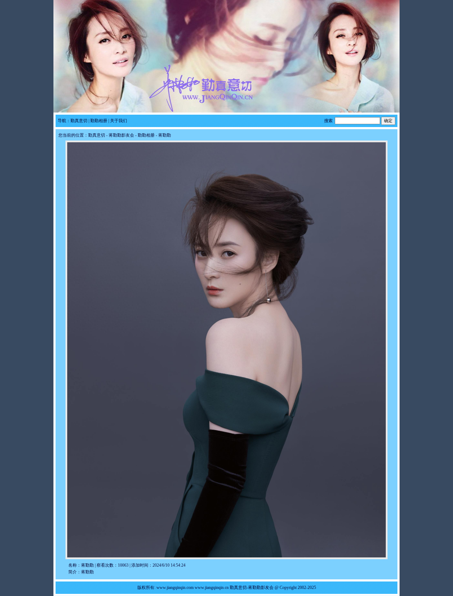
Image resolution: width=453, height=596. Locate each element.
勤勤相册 (98, 120)
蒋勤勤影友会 (121, 135)
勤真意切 (78, 120)
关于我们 (118, 120)
